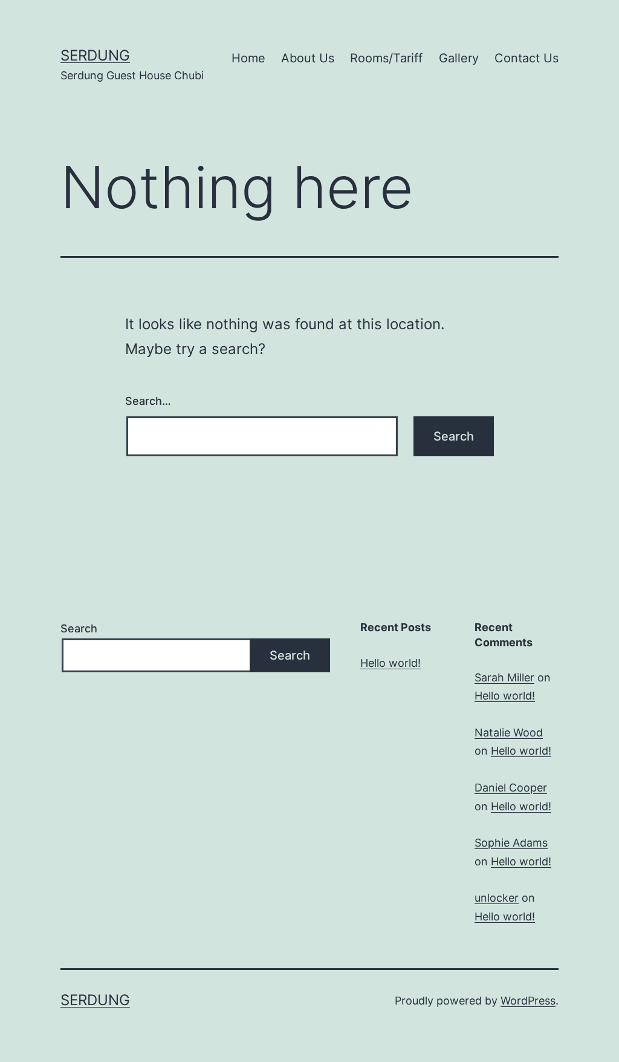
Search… (148, 401)
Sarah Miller (504, 677)
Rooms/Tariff (386, 58)
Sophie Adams (511, 842)
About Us (307, 58)
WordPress (528, 1000)
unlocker (497, 897)
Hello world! (390, 663)
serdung (95, 55)
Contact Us (526, 58)
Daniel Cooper (511, 787)
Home (248, 58)
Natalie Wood (509, 732)
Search (78, 628)
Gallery (459, 58)
